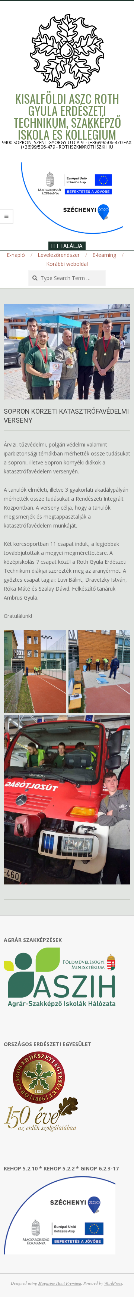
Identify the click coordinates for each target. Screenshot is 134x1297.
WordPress (113, 1283)
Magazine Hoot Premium (59, 1283)
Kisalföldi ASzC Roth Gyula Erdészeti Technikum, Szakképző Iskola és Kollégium (67, 116)
